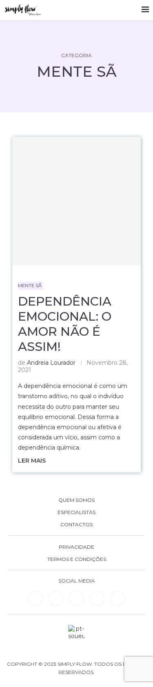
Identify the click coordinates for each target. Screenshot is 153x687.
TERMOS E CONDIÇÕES (76, 559)
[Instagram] (76, 598)
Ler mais (32, 460)
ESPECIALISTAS (76, 512)
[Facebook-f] (56, 598)
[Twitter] (117, 598)
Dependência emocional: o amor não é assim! (64, 324)
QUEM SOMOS (76, 500)
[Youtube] (97, 598)
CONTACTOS (76, 524)
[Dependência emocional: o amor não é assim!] (76, 201)
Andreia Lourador (51, 362)
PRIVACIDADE (76, 547)
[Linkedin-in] (35, 598)
